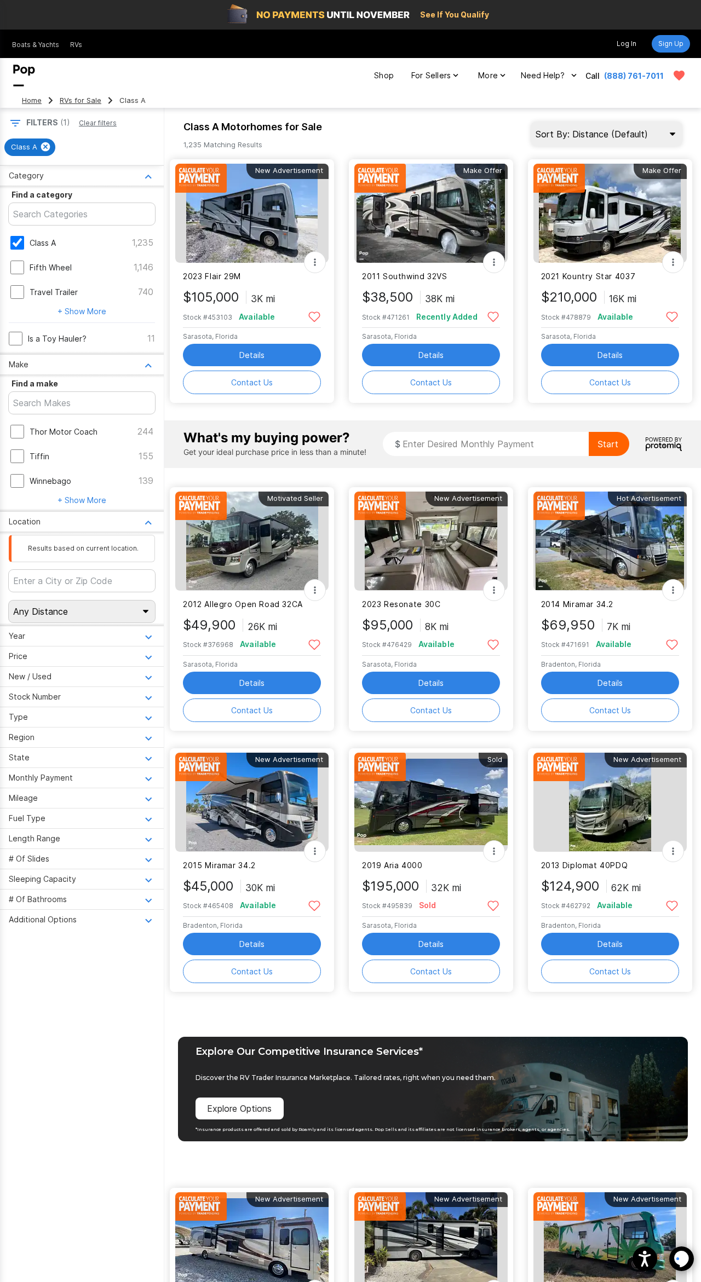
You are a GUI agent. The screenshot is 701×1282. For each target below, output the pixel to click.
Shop (384, 75)
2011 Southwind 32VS (404, 276)
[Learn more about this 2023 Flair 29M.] (252, 213)
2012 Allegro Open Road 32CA (243, 604)
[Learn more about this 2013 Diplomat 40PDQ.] (610, 802)
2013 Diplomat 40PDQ (584, 865)
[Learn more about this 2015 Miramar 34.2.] (252, 802)
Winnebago (50, 481)
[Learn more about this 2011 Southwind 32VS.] (431, 213)
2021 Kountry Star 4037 (588, 276)
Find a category (42, 194)
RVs (76, 45)
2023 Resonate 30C (401, 604)
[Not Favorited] (314, 316)
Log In (626, 43)
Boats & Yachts (35, 45)
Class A (43, 242)
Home (32, 100)
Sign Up (670, 43)
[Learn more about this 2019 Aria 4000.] (431, 802)
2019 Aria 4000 (392, 865)
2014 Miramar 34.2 (577, 604)
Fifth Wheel (51, 267)
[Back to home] (24, 75)
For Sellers (431, 75)
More (488, 75)
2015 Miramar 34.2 (219, 865)
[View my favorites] (679, 75)
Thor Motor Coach (63, 431)
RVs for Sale (80, 100)
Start (607, 443)
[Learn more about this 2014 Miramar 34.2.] (610, 541)
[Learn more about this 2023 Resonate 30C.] (431, 541)
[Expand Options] (315, 262)
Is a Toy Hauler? (57, 338)
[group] (29, 147)
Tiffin (39, 456)
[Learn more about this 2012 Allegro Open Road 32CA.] (252, 541)
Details (252, 355)
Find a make (35, 383)
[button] (645, 1258)
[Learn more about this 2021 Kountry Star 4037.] (610, 213)
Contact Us (252, 382)
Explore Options (239, 1108)
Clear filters (98, 123)
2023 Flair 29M (212, 276)
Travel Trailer (54, 292)
